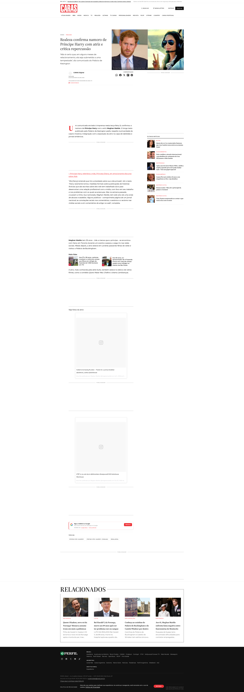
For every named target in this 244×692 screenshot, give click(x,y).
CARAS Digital (78, 72)
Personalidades (125, 15)
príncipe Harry (76, 539)
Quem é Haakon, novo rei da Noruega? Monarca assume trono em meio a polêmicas (75, 625)
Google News (84, 527)
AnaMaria (90, 654)
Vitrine (149, 15)
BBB (74, 15)
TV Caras (113, 15)
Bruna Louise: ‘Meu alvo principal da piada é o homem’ (168, 189)
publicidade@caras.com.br (96, 678)
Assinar (179, 8)
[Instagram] (62, 659)
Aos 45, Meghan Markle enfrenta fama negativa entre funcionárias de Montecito (168, 625)
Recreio (104, 656)
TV (91, 15)
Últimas (105, 15)
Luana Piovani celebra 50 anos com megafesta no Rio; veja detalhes (168, 178)
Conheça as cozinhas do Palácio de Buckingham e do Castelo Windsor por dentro (137, 625)
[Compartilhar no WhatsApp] (116, 75)
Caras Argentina (99, 663)
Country (157, 15)
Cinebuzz (129, 654)
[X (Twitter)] (70, 659)
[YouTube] (75, 659)
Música (86, 15)
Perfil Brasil (97, 656)
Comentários (74, 82)
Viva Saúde (125, 656)
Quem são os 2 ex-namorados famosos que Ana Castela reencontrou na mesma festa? (169, 145)
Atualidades (66, 15)
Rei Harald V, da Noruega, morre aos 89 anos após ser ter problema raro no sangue (106, 625)
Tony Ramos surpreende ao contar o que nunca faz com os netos (169, 199)
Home (62, 34)
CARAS (122, 654)
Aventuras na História (101, 654)
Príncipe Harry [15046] (97, 539)
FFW (142, 654)
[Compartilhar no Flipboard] (128, 75)
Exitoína (109, 663)
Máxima (89, 656)
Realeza (97, 15)
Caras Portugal (168, 15)
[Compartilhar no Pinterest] (131, 75)
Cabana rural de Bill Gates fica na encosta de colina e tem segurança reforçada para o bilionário (157, 1)
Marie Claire (117, 663)
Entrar (171, 8)
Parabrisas (132, 663)
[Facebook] (66, 659)
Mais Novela (165, 654)
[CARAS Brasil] (68, 8)
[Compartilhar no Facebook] (120, 75)
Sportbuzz (111, 656)
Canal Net (90, 663)
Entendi (159, 686)
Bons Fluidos (114, 654)
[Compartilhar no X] (124, 75)
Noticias (125, 663)
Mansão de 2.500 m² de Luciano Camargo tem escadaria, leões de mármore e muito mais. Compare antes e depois (99, 1)
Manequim (173, 654)
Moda (79, 15)
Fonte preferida (92, 527)
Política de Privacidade (68, 687)
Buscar (146, 8)
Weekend (152, 663)
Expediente (90, 669)
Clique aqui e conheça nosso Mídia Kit (72, 681)
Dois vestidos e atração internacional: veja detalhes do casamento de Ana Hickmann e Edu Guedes (169, 156)
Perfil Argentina (142, 663)
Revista (135, 15)
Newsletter (159, 8)
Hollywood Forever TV (152, 654)
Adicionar (128, 524)
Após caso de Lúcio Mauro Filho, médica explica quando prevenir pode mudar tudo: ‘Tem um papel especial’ (169, 168)
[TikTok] (79, 659)
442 (158, 663)
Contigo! (136, 654)
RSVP (142, 15)
